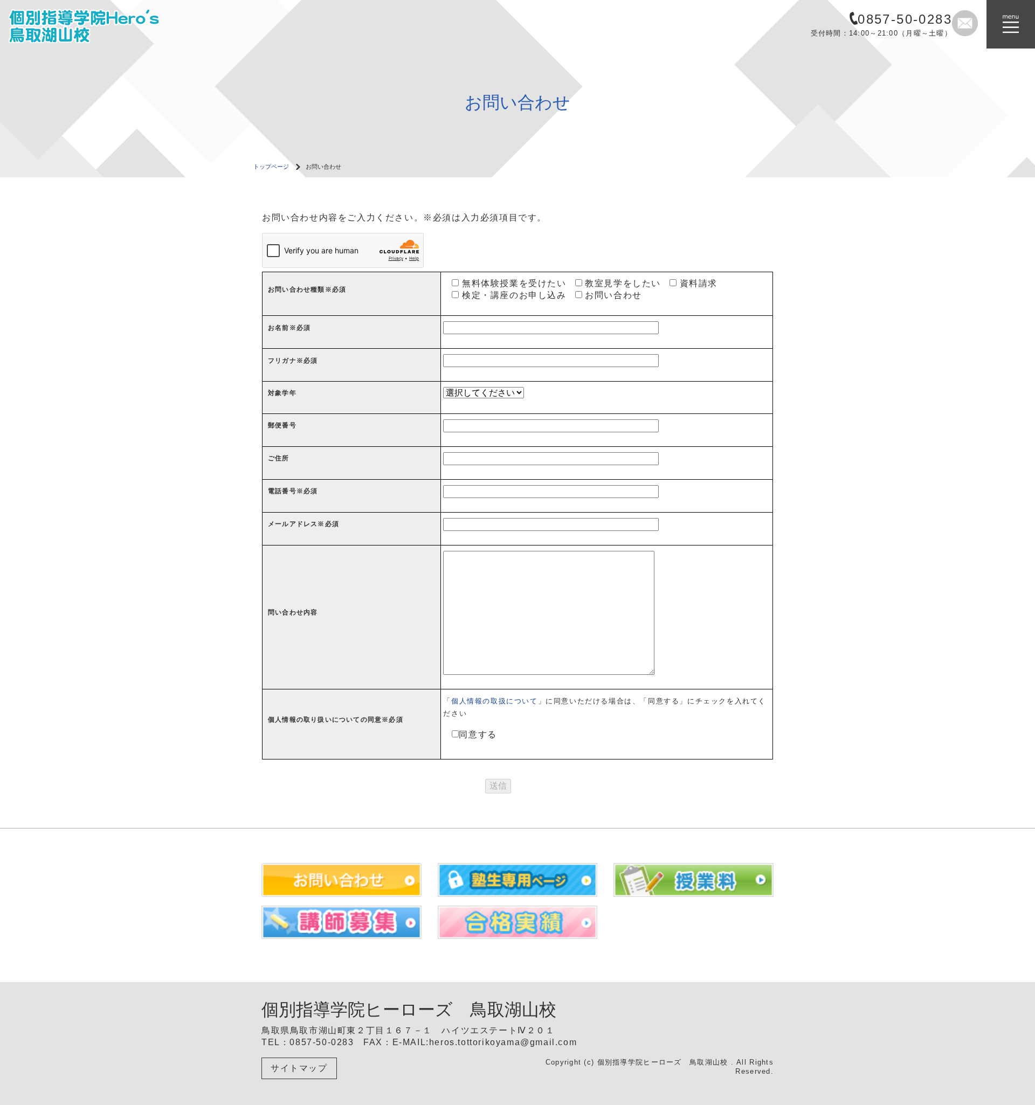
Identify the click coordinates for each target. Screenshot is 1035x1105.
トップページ (271, 166)
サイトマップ (299, 1068)
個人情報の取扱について (494, 701)
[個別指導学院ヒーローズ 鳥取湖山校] (100, 23)
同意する (477, 734)
